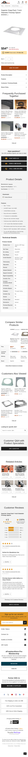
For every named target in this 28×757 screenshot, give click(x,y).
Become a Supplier (14, 685)
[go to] (7, 104)
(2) (7, 14)
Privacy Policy (17, 745)
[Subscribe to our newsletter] (25, 622)
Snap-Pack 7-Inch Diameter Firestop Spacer (15, 340)
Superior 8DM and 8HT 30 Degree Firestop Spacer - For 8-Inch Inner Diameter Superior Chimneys (21, 390)
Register (14, 663)
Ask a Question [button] (14, 448)
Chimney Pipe (7, 5)
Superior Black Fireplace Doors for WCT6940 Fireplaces (7, 134)
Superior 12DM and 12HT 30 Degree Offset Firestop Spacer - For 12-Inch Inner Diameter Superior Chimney (7, 390)
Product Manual (8, 197)
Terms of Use (10, 745)
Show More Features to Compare (14, 365)
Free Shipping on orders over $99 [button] (14, 701)
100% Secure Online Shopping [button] (14, 711)
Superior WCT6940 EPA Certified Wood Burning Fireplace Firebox (20, 113)
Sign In (14, 668)
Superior (11, 184)
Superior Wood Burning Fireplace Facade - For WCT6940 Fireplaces (6, 113)
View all (14, 143)
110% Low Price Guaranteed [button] (14, 706)
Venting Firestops (15, 5)
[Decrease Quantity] (7, 59)
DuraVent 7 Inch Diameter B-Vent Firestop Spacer (21, 412)
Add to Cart (14, 67)
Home (2, 5)
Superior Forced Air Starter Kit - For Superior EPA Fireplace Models (20, 134)
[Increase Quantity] (11, 59)
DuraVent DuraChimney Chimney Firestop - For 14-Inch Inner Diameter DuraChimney (6, 412)
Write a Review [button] (14, 604)
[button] (14, 163)
